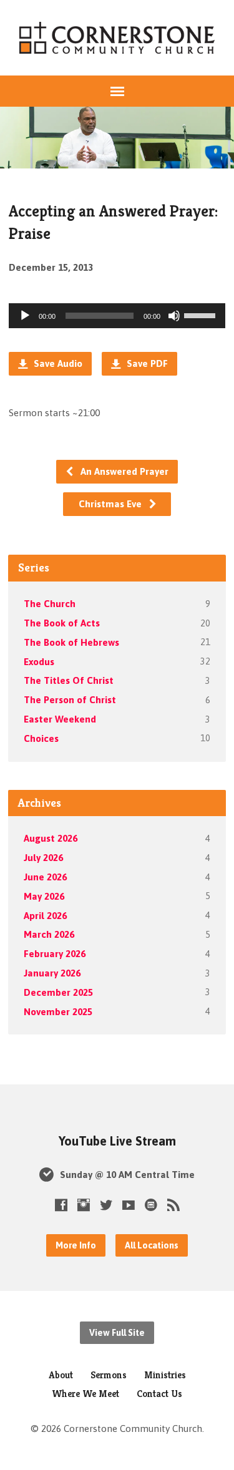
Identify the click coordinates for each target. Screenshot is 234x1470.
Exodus (39, 661)
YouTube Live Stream (117, 1141)
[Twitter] (106, 1205)
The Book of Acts (62, 623)
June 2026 (45, 877)
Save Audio (56, 363)
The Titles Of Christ (69, 680)
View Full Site (117, 1333)
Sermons (108, 1375)
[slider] (201, 314)
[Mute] (174, 315)
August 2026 (50, 838)
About (61, 1375)
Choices (41, 738)
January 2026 (52, 973)
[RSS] (173, 1205)
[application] (117, 315)
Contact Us (159, 1393)
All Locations (151, 1245)
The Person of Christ (70, 699)
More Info (76, 1245)
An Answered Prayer (123, 471)
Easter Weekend (60, 719)
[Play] (25, 315)
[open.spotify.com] (151, 1205)
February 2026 (54, 953)
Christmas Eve (111, 504)
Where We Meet (85, 1393)
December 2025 (58, 992)
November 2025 (58, 1011)
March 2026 (49, 934)
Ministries (165, 1375)
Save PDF (146, 363)
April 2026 (45, 915)
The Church (50, 603)
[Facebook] (61, 1205)
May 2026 (44, 896)
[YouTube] (128, 1205)
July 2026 (43, 857)
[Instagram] (83, 1205)
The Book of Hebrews (71, 642)
